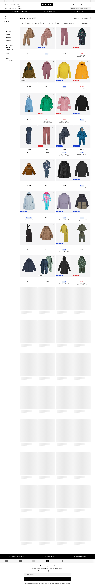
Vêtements (40, 15)
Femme (6, 4)
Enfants (19, 4)
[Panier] (90, 4)
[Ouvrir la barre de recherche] (71, 8)
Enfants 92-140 (33, 15)
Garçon (27, 15)
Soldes (28, 23)
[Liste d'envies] (86, 4)
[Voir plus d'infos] (29, 55)
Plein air (47, 15)
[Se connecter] (78, 4)
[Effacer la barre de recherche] (89, 8)
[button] (76, 18)
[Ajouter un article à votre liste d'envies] (35, 28)
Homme (13, 4)
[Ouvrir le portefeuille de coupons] (74, 4)
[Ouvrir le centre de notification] (82, 4)
